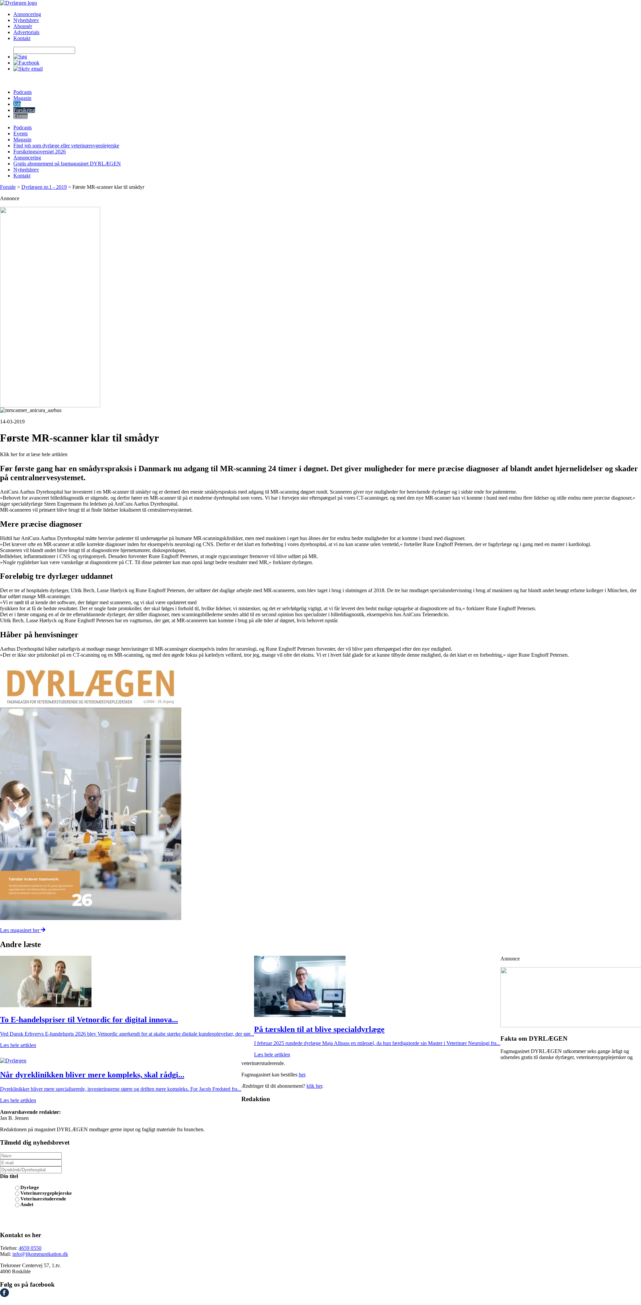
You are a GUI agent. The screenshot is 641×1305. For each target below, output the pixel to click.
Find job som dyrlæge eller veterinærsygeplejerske (66, 145)
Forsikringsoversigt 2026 (39, 151)
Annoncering (27, 14)
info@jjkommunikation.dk (40, 1254)
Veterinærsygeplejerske (46, 1193)
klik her (314, 1086)
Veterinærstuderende (43, 1198)
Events (20, 116)
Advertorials (26, 32)
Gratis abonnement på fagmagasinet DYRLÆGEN (67, 163)
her (302, 1074)
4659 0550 (30, 1248)
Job (17, 104)
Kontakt (21, 38)
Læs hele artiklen (18, 1045)
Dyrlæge (29, 1187)
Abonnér (22, 26)
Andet (26, 1204)
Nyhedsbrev (26, 20)
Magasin (22, 98)
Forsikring (24, 110)
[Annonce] (320, 307)
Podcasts (22, 92)
